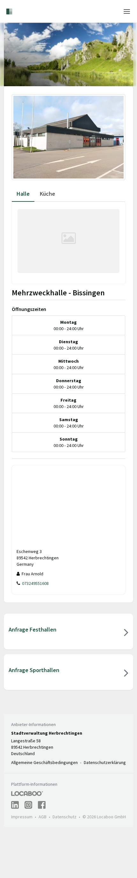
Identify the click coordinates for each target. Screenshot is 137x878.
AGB (43, 817)
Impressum (21, 817)
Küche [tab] (47, 193)
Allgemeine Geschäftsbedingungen (44, 762)
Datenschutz (64, 817)
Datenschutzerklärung (105, 762)
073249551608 (34, 583)
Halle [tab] (23, 193)
